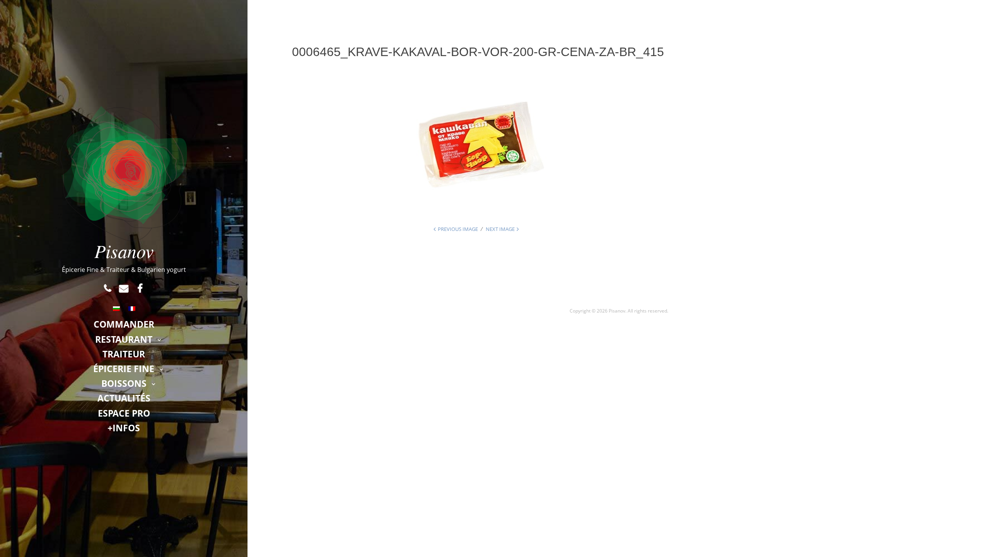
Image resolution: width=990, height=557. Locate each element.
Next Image (500, 229)
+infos (124, 428)
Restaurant (123, 339)
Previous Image (458, 229)
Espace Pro (124, 413)
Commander (124, 324)
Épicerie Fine (123, 368)
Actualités (123, 398)
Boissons (124, 383)
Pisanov (124, 250)
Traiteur (123, 354)
